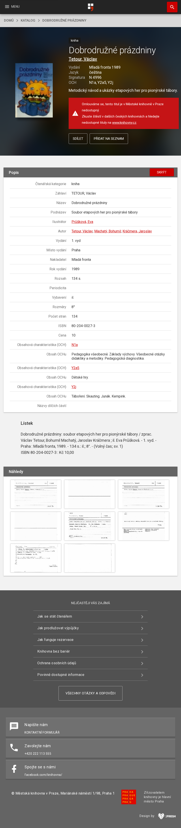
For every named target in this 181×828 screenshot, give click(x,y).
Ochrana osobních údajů (56, 663)
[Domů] (90, 7)
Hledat (170, 7)
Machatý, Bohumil (107, 231)
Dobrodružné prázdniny (64, 20)
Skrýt (162, 172)
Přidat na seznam (109, 139)
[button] (34, 90)
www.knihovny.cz (124, 123)
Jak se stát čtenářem (54, 616)
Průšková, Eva (82, 222)
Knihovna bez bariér (53, 651)
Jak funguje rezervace (55, 640)
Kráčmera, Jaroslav (137, 231)
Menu (12, 6)
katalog (28, 20)
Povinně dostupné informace (60, 675)
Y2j (74, 387)
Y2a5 (75, 368)
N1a (75, 345)
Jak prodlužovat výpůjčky (58, 628)
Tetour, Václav (83, 59)
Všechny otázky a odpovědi (91, 693)
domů (9, 20)
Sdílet (78, 139)
